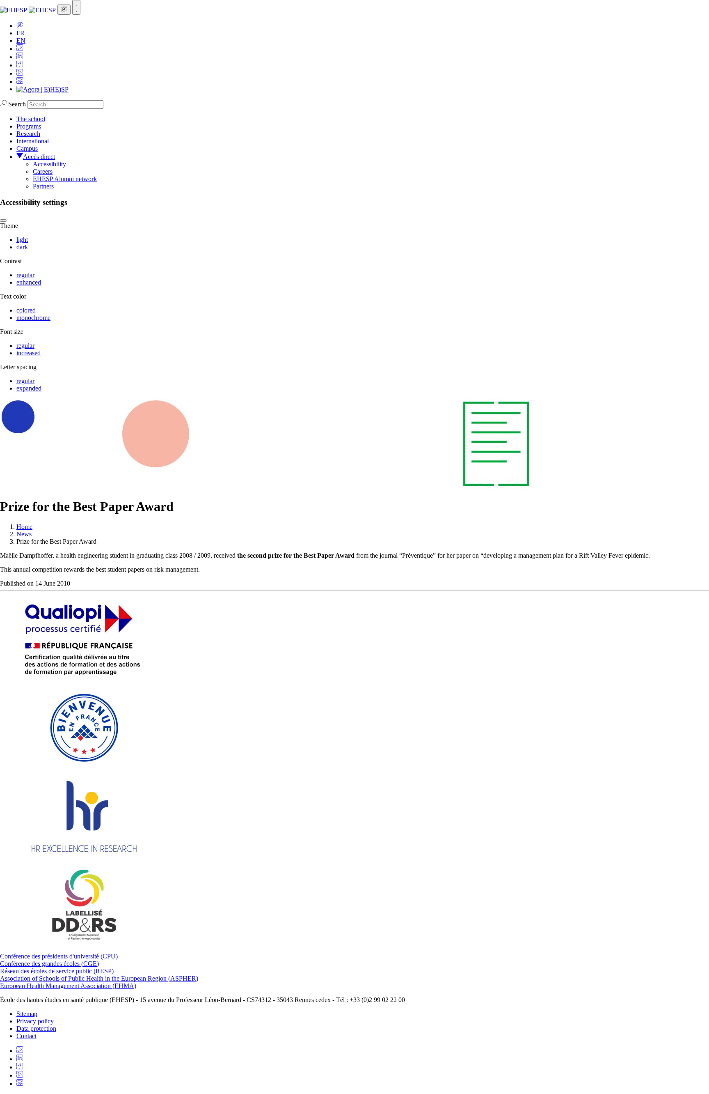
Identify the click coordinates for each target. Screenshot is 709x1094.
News (24, 534)
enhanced (28, 282)
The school (30, 118)
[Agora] (42, 88)
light (22, 239)
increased (28, 352)
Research (28, 133)
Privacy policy (35, 1021)
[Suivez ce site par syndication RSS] (19, 48)
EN (20, 40)
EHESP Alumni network (65, 178)
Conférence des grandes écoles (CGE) (49, 963)
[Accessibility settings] (64, 10)
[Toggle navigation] (76, 7)
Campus (27, 148)
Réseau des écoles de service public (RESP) (57, 971)
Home (24, 526)
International (32, 141)
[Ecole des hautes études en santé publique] (28, 10)
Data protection (36, 1028)
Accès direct (39, 156)
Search (17, 104)
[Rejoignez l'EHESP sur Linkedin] (19, 56)
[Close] (3, 220)
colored (26, 310)
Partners (43, 186)
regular (25, 274)
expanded (28, 388)
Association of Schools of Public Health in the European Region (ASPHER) (99, 978)
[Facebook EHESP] (19, 65)
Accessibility (49, 164)
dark (22, 247)
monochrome (33, 317)
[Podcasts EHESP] (19, 81)
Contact (26, 1035)
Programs (28, 126)
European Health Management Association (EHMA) (68, 985)
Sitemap (26, 1013)
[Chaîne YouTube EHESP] (19, 73)
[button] (19, 25)
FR (20, 33)
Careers (43, 171)
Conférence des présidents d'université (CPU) (59, 956)
